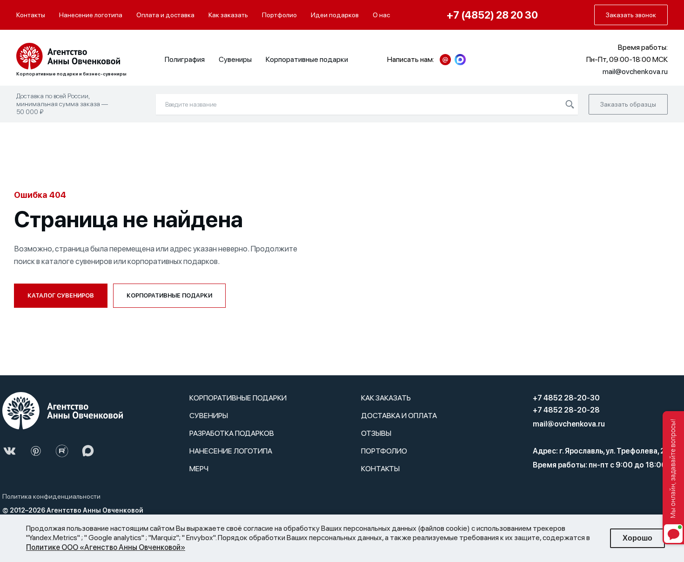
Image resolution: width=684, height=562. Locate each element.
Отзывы (376, 433)
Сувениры (235, 59)
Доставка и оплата (399, 415)
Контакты (30, 15)
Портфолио (279, 15)
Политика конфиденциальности (51, 496)
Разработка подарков (231, 433)
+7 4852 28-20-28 (566, 410)
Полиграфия (185, 59)
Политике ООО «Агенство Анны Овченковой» (105, 547)
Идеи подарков (335, 15)
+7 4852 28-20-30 (566, 397)
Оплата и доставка (165, 15)
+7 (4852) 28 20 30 (492, 15)
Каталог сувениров (60, 295)
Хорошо (637, 538)
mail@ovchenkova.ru (569, 424)
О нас (381, 15)
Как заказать (228, 15)
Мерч (198, 468)
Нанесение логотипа (90, 15)
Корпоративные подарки (307, 59)
